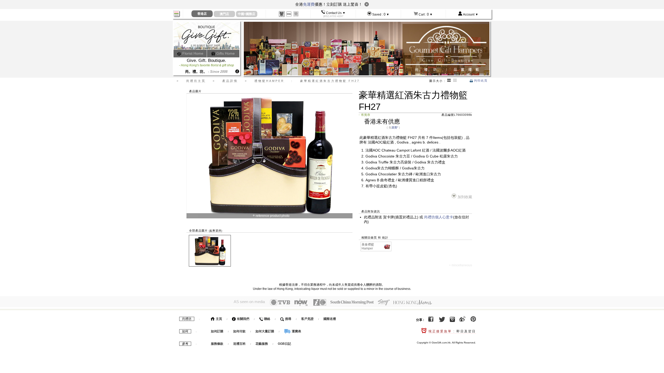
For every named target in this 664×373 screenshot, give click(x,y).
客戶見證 (307, 318)
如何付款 (239, 331)
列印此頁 (480, 80)
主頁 (218, 318)
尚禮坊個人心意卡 (438, 217)
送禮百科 (239, 343)
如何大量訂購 (265, 331)
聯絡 (266, 318)
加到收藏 (465, 197)
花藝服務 (261, 343)
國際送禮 (329, 318)
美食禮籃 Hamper (368, 246)
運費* (394, 127)
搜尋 (287, 318)
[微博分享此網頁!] (462, 319)
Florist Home (192, 53)
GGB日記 (284, 343)
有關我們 (242, 318)
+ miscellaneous (460, 265)
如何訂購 (217, 331)
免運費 (309, 4)
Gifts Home (225, 53)
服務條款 (217, 343)
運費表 (296, 331)
